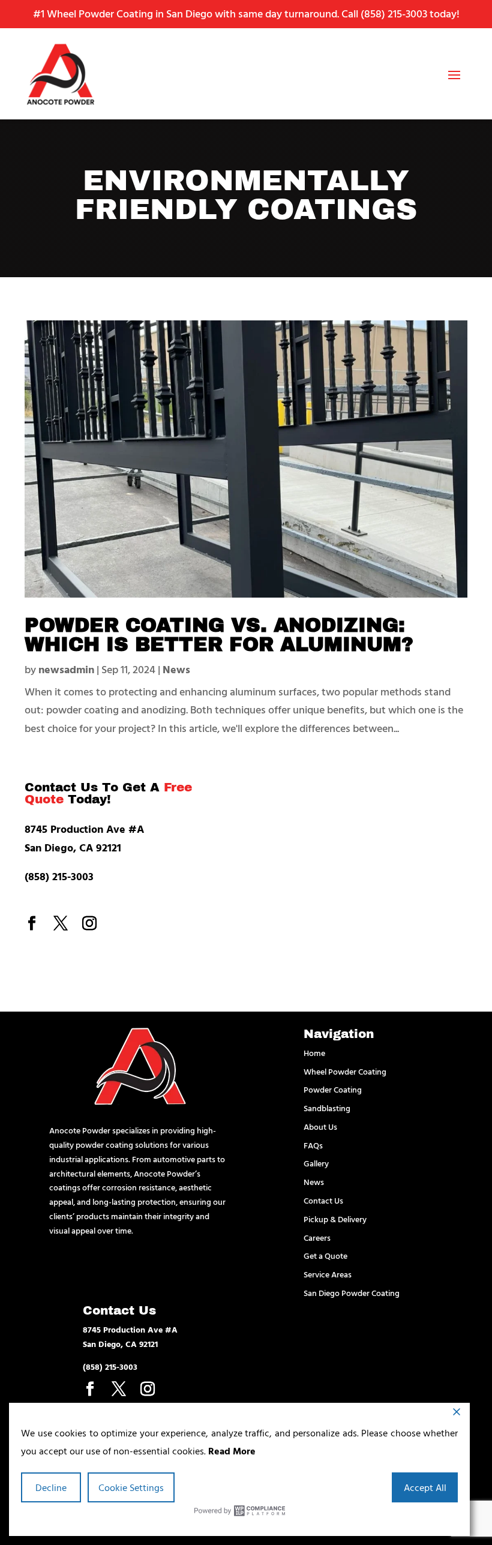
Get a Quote (325, 1255)
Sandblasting (327, 1108)
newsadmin (66, 669)
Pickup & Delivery (335, 1219)
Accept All (425, 1487)
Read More (232, 1451)
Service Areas (328, 1274)
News (176, 669)
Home (314, 1052)
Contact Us (323, 1200)
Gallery (316, 1163)
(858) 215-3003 (394, 13)
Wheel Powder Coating (345, 1071)
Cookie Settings (131, 1487)
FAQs (313, 1145)
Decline (51, 1487)
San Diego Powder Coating (352, 1292)
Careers (317, 1237)
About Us (320, 1126)
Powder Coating (333, 1089)
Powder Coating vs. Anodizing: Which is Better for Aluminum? (219, 635)
